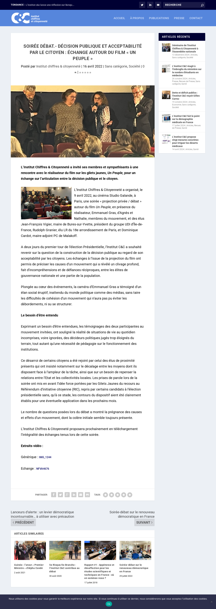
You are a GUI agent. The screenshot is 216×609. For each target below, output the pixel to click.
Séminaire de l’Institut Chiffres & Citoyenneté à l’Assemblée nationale (185, 48)
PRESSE (179, 18)
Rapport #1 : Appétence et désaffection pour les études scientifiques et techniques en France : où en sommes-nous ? (99, 571)
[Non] (211, 601)
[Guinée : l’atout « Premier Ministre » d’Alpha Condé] (30, 550)
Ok (108, 604)
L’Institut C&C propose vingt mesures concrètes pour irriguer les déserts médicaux (185, 141)
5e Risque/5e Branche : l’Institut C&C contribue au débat (64, 568)
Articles (194, 55)
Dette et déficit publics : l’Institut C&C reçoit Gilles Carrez (186, 95)
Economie (176, 105)
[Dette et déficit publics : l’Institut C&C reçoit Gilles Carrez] (166, 95)
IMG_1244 (45, 457)
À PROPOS (137, 18)
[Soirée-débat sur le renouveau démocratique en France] (135, 550)
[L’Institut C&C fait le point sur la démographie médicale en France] (166, 118)
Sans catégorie (116, 66)
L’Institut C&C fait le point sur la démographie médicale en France (186, 119)
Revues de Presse (187, 81)
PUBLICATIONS (159, 18)
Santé (184, 84)
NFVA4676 (42, 468)
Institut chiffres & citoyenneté (58, 66)
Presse (175, 81)
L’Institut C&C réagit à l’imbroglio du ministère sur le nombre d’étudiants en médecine (186, 71)
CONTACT (196, 18)
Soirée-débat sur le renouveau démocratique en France (133, 568)
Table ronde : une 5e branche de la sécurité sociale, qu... (56, 5)
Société (134, 66)
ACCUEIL (119, 18)
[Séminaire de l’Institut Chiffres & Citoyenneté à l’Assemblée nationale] (166, 47)
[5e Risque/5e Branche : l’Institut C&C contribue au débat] (65, 550)
